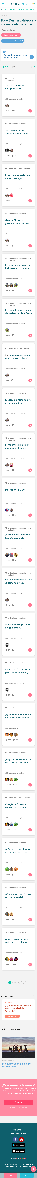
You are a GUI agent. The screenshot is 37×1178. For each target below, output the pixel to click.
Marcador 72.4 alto (15, 489)
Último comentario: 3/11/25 (14, 458)
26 (9, 470)
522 (9, 785)
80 (9, 964)
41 (9, 201)
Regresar (5, 15)
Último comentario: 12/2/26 (14, 234)
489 (9, 740)
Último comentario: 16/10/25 (15, 503)
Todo (7, 67)
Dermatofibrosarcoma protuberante (15, 56)
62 (9, 920)
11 (8, 111)
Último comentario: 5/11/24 (14, 953)
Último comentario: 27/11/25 (15, 413)
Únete (18, 1102)
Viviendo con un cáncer (23, 67)
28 (9, 291)
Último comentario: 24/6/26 (14, 144)
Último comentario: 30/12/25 (15, 324)
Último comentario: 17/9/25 (14, 548)
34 (9, 695)
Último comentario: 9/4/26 (14, 189)
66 (9, 560)
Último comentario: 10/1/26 (14, 279)
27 (9, 650)
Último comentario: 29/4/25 (14, 638)
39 (9, 425)
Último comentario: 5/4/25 (14, 728)
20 (9, 246)
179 (9, 830)
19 (16, 785)
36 (9, 875)
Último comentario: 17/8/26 (14, 99)
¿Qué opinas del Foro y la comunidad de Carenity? (18, 1008)
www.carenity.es (16, 1164)
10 (9, 335)
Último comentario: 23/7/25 (14, 593)
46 (9, 605)
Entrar (27, 1175)
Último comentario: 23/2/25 (14, 863)
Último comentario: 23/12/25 (15, 368)
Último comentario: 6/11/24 (14, 908)
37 (9, 515)
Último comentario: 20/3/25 (14, 773)
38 (9, 156)
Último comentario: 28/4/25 (14, 683)
